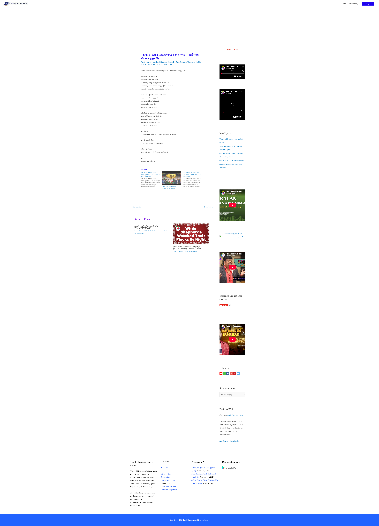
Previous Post (136, 207)
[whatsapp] (224, 373)
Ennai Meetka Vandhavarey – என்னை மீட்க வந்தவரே (170, 187)
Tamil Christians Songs (350, 3)
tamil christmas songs (164, 64)
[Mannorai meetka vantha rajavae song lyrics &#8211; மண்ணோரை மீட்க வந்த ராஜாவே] (193, 179)
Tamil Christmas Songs (164, 62)
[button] (368, 4)
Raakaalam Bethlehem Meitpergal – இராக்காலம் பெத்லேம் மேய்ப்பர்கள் (187, 247)
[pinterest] (235, 373)
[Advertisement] (189, 22)
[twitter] (238, 373)
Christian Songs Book (169, 486)
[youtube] (221, 373)
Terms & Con (165, 477)
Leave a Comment (140, 231)
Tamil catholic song (148, 62)
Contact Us (165, 471)
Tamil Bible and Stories (235, 415)
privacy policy (166, 474)
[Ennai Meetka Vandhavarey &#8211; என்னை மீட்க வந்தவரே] (171, 178)
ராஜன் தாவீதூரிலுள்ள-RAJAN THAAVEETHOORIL (147, 227)
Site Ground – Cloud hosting (230, 441)
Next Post (208, 207)
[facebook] (228, 373)
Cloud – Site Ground (168, 480)
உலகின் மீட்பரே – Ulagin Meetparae (232, 160)
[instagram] (231, 373)
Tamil (147, 231)
